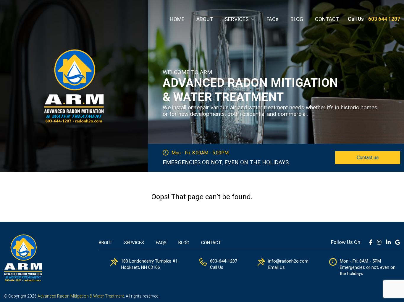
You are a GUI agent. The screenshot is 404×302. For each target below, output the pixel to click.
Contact (211, 242)
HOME (177, 19)
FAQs (272, 19)
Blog (183, 242)
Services (134, 242)
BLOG (296, 19)
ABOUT (204, 19)
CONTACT (327, 19)
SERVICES (237, 19)
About (105, 242)
